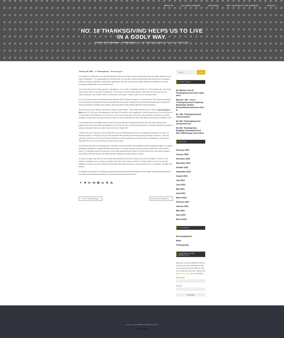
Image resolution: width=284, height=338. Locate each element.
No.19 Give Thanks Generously (162, 199)
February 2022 (182, 150)
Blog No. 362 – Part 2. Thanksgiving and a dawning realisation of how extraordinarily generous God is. (190, 105)
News (178, 241)
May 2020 (180, 211)
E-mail (179, 286)
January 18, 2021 (86, 71)
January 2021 (182, 206)
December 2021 (183, 159)
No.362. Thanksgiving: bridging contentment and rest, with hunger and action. (190, 130)
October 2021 (182, 167)
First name (180, 277)
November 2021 (183, 163)
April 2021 (180, 193)
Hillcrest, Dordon (190, 5)
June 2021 (181, 185)
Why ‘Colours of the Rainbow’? (243, 5)
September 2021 (183, 172)
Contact (271, 5)
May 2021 (180, 189)
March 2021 (181, 198)
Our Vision (213, 5)
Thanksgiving (103, 71)
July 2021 (180, 180)
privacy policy (185, 273)
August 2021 (182, 176)
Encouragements (184, 236)
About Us (168, 5)
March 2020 (181, 219)
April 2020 (180, 215)
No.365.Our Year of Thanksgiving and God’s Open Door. (190, 92)
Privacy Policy (142, 329)
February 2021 (182, 202)
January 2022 (182, 154)
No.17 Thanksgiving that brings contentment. (92, 199)
